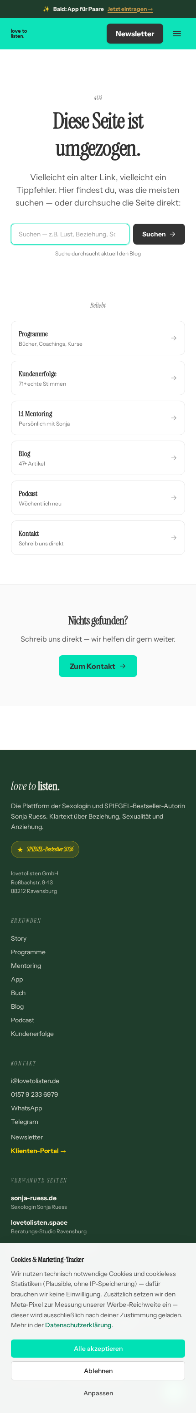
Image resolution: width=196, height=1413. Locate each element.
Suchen (154, 234)
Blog (17, 1006)
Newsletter (135, 33)
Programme (28, 952)
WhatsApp (26, 1108)
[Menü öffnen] (177, 34)
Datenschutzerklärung (78, 1325)
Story (18, 938)
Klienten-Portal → (39, 1151)
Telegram (24, 1122)
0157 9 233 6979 (34, 1094)
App (17, 979)
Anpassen (98, 1393)
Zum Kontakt (92, 666)
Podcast (22, 1020)
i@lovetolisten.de (35, 1081)
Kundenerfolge (32, 1034)
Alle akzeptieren (98, 1348)
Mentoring (26, 966)
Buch (18, 993)
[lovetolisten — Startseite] (19, 34)
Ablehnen (98, 1371)
